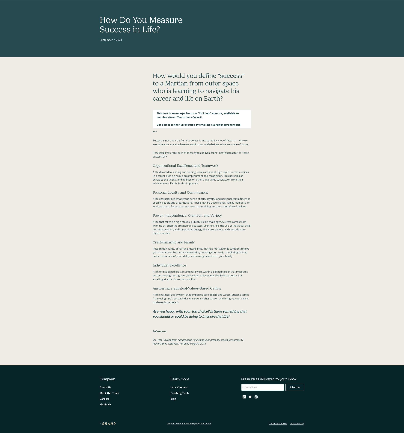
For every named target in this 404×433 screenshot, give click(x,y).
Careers (104, 399)
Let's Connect (178, 387)
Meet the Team (109, 393)
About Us (105, 387)
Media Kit (105, 404)
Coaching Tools (179, 393)
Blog (173, 399)
